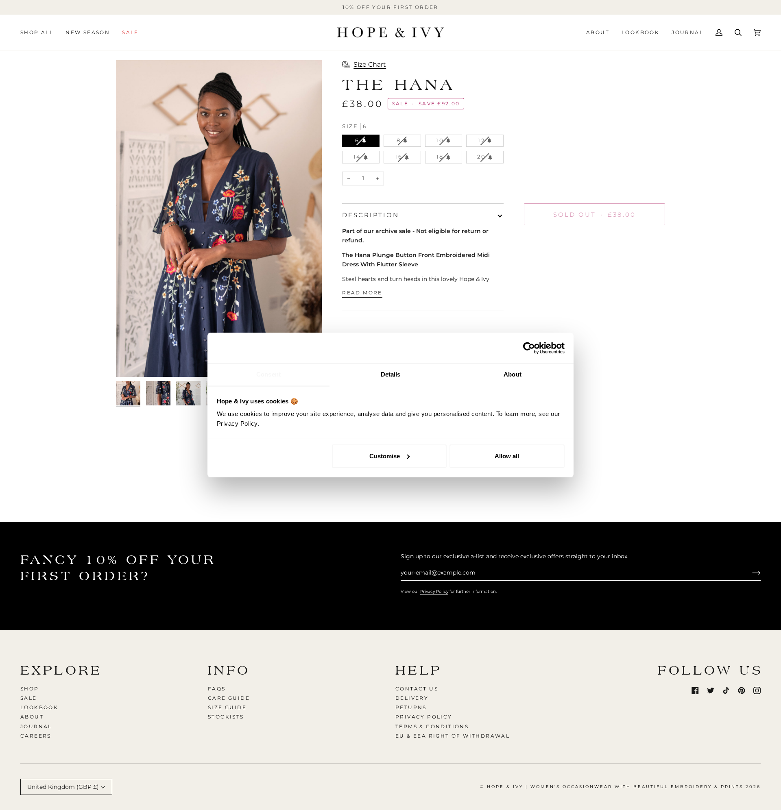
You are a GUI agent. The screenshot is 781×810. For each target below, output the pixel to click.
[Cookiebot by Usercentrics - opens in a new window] (529, 348)
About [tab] (512, 374)
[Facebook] (695, 690)
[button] (39, 32)
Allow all (507, 456)
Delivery (411, 698)
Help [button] (418, 670)
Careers (35, 736)
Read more (362, 293)
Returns (411, 707)
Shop (29, 689)
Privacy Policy (434, 591)
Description (370, 215)
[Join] (750, 572)
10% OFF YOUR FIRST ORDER (390, 7)
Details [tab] (391, 374)
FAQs (217, 689)
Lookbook (39, 707)
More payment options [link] (556, 263)
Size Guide (227, 707)
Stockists (226, 717)
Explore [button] (61, 670)
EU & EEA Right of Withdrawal (452, 736)
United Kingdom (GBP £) (63, 786)
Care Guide (229, 698)
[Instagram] (757, 690)
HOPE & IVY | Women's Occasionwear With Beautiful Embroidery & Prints (615, 786)
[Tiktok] (726, 690)
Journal (36, 726)
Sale (28, 698)
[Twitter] (710, 690)
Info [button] (229, 670)
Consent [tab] (268, 374)
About (32, 717)
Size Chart (369, 64)
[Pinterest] (741, 690)
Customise (384, 456)
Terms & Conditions (432, 726)
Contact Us (416, 689)
